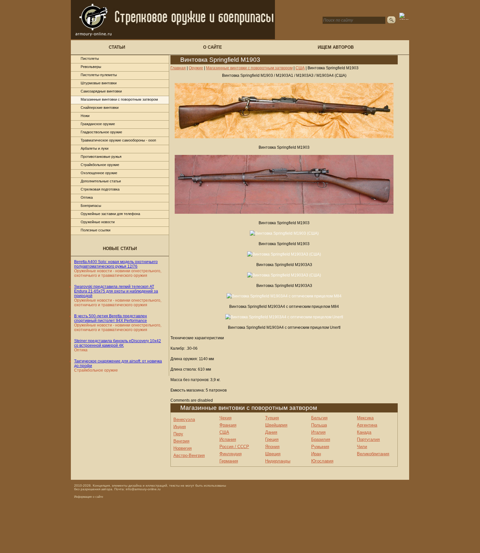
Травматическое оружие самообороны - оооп (118, 140)
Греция (272, 439)
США (224, 432)
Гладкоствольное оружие (101, 132)
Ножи (85, 116)
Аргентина (367, 425)
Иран (316, 453)
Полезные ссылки (95, 230)
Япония (272, 446)
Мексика (365, 417)
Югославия (322, 461)
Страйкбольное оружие (100, 165)
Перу (178, 433)
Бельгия (319, 417)
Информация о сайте (88, 496)
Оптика (87, 197)
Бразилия (320, 439)
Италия (318, 432)
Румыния (320, 446)
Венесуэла (184, 419)
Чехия (225, 417)
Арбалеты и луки (94, 148)
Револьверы (91, 67)
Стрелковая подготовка (100, 189)
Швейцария (276, 425)
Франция (227, 425)
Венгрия (181, 441)
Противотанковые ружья (101, 157)
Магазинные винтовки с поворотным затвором (119, 99)
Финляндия (230, 453)
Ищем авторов (336, 47)
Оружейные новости (98, 222)
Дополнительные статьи (101, 181)
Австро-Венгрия (189, 455)
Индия (179, 426)
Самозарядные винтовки (101, 91)
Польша (319, 425)
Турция (272, 417)
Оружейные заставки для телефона (110, 214)
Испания (227, 439)
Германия (228, 461)
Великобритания (373, 453)
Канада (364, 432)
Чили (362, 446)
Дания (271, 432)
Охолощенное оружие (99, 173)
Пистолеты (90, 58)
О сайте (212, 47)
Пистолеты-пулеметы (99, 75)
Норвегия (182, 448)
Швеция (272, 453)
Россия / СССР (234, 446)
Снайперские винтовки (100, 107)
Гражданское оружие (98, 124)
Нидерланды (277, 461)
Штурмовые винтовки (99, 83)
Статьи (117, 47)
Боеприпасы (91, 206)
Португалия (368, 439)
